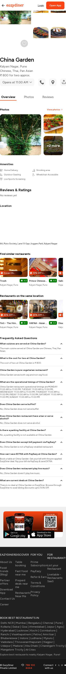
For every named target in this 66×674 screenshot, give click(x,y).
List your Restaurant (54, 567)
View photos (53, 109)
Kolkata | (6, 626)
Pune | (59, 623)
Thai (15, 71)
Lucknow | (23, 630)
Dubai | (16, 626)
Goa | (25, 626)
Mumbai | (21, 623)
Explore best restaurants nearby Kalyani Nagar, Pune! (30, 654)
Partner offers (5, 582)
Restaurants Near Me (23, 594)
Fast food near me (21, 572)
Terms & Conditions (38, 584)
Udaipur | (6, 645)
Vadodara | (7, 642)
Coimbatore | (48, 630)
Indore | (25, 638)
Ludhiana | (36, 638)
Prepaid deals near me (21, 584)
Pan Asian (26, 71)
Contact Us (7, 598)
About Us (6, 562)
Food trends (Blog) (4, 571)
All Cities (30, 649)
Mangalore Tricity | (13, 649)
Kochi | (34, 630)
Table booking (20, 563)
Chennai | (49, 623)
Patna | (37, 634)
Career (4, 604)
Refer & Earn (39, 577)
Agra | (60, 626)
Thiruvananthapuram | (29, 642)
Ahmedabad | (37, 626)
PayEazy (36, 571)
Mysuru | (49, 638)
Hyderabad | (8, 630)
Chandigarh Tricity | (53, 645)
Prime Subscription (39, 563)
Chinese (5, 71)
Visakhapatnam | (22, 634)
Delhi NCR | (8, 623)
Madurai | (18, 645)
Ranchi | (6, 634)
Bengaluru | (35, 623)
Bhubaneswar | (10, 638)
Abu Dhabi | (32, 645)
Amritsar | (49, 634)
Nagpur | (48, 642)
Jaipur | (51, 626)
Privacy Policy (35, 593)
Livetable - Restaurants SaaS (55, 578)
